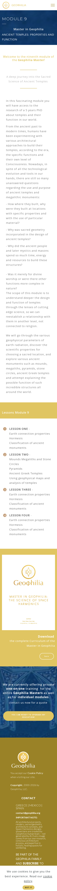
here (46, 656)
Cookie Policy (35, 773)
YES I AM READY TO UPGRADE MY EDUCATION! (28, 716)
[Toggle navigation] (53, 5)
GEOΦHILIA (19, 5)
